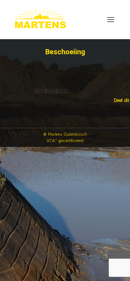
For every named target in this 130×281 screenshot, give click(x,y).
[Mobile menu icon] (110, 19)
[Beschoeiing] (51, 91)
